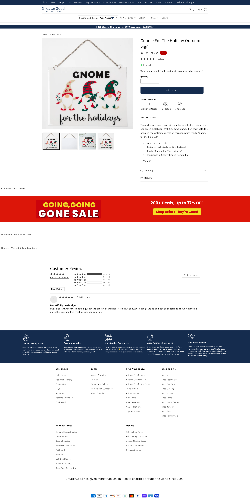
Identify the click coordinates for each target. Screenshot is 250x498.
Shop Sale (166, 411)
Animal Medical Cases (136, 441)
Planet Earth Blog (64, 463)
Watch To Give (145, 2)
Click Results (61, 402)
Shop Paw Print (168, 384)
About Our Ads (97, 393)
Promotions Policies (100, 384)
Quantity (144, 76)
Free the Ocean (133, 402)
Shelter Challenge (184, 2)
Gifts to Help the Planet (137, 436)
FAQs (58, 388)
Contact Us (61, 384)
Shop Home (167, 397)
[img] (66, 297)
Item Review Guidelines (102, 388)
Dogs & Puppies (63, 441)
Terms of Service (98, 375)
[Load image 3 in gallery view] (87, 141)
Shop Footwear (168, 393)
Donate (168, 2)
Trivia (158, 2)
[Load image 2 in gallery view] (69, 141)
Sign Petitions (93, 2)
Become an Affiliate (65, 397)
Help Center (61, 375)
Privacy (94, 379)
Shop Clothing (168, 388)
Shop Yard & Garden (171, 402)
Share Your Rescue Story (66, 468)
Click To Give (48, 2)
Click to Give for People (137, 379)
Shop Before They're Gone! (177, 212)
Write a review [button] (191, 274)
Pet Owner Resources (65, 445)
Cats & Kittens (62, 436)
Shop (61, 2)
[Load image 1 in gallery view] (51, 141)
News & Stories (127, 2)
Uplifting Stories (63, 459)
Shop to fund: (95, 17)
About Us (60, 393)
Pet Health (60, 450)
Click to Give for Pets (135, 375)
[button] (190, 9)
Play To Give (109, 2)
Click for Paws (132, 393)
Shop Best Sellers (169, 379)
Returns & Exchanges (65, 379)
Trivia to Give (132, 388)
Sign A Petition (133, 411)
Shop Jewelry (168, 406)
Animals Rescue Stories (66, 432)
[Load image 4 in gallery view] (106, 141)
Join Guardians (75, 2)
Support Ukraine (133, 450)
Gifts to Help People (135, 432)
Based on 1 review (59, 277)
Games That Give (134, 406)
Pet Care (60, 454)
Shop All (165, 375)
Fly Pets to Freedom (135, 445)
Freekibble (131, 397)
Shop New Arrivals (170, 415)
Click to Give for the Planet (138, 384)
